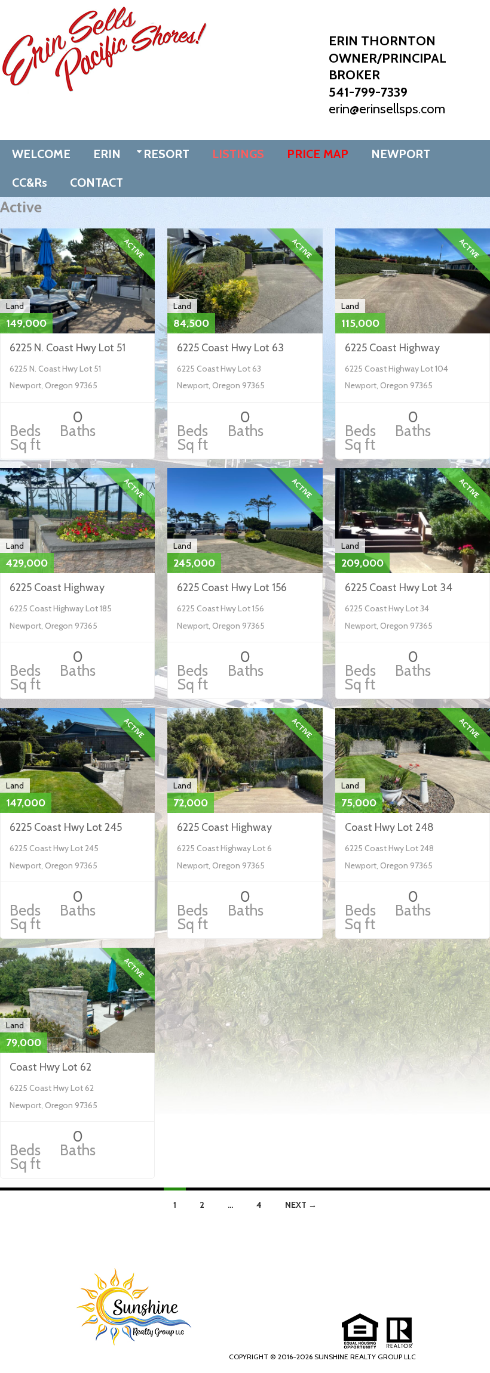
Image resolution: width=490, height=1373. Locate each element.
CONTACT (96, 182)
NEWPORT (400, 154)
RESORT (166, 154)
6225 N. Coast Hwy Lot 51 (67, 347)
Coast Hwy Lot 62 (50, 1067)
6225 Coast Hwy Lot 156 (232, 587)
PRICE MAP (317, 154)
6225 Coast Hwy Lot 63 (230, 347)
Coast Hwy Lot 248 (389, 827)
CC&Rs (29, 182)
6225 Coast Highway (392, 347)
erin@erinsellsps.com (387, 109)
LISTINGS (238, 154)
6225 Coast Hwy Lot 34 (398, 587)
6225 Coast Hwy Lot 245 (66, 827)
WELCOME (41, 154)
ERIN (107, 154)
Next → (301, 1204)
